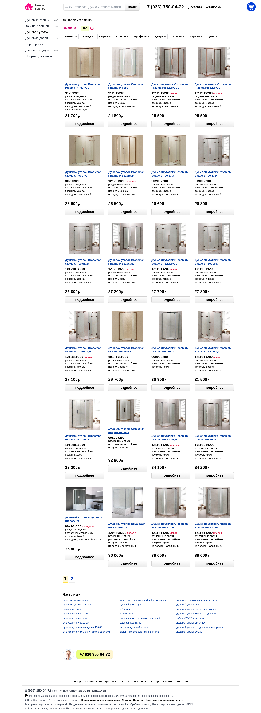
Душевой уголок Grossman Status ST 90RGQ (169, 174)
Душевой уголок (36, 32)
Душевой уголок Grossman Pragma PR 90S (126, 86)
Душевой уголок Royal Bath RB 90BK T (83, 519)
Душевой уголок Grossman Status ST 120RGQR (83, 349)
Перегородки (34, 44)
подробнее (84, 124)
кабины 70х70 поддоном (190, 618)
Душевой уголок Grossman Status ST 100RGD (83, 262)
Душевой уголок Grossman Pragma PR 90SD (169, 349)
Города (77, 681)
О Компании (93, 681)
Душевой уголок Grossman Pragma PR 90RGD (83, 86)
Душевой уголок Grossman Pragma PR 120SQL (126, 262)
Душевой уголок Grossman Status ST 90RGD (213, 174)
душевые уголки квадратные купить (196, 600)
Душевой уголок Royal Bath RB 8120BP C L (126, 525)
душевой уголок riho (187, 604)
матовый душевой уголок (134, 627)
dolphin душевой (72, 609)
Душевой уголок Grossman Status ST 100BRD (213, 262)
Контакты (183, 681)
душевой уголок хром (75, 618)
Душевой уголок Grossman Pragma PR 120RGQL (169, 86)
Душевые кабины (37, 20)
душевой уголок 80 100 (189, 632)
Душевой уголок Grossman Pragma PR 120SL (169, 525)
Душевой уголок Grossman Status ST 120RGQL (213, 349)
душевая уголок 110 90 (76, 622)
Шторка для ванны (38, 56)
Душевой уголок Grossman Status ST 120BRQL (169, 262)
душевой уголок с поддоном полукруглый (199, 627)
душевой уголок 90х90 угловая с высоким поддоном (86, 632)
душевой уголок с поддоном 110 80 (82, 627)
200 (84, 28)
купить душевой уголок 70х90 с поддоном (143, 600)
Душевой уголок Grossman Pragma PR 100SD (83, 437)
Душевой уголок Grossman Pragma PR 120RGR (126, 174)
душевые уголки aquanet (76, 600)
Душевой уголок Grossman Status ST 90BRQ (83, 174)
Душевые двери (36, 38)
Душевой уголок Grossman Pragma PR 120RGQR (213, 86)
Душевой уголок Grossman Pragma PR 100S (213, 437)
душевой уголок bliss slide (191, 622)
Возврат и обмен (162, 681)
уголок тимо (126, 613)
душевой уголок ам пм (75, 613)
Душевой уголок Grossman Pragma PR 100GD (126, 349)
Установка (140, 681)
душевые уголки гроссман (77, 604)
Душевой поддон (37, 50)
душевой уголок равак (132, 604)
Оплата (125, 681)
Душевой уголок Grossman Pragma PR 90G (126, 430)
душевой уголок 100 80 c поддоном (196, 613)
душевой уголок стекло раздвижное (196, 609)
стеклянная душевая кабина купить (139, 632)
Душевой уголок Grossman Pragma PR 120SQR (169, 437)
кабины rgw (126, 609)
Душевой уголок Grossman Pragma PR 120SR (213, 525)
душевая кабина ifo (130, 622)
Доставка (111, 681)
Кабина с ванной (37, 26)
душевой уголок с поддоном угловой (140, 618)
